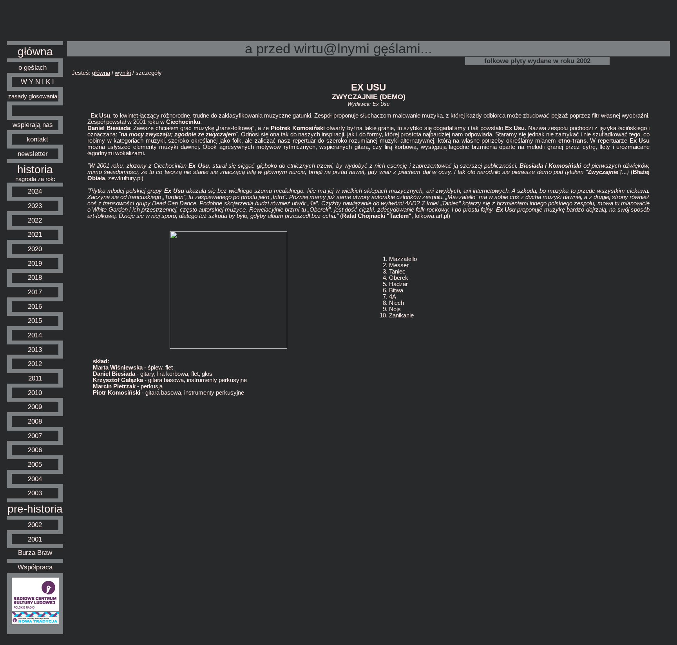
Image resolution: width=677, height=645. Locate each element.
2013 (35, 349)
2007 (35, 436)
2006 (35, 450)
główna (35, 51)
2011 (35, 378)
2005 (35, 464)
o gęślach (32, 67)
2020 (35, 249)
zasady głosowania (32, 96)
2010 (35, 393)
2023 (35, 206)
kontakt (37, 139)
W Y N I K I (37, 81)
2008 (35, 421)
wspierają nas (33, 125)
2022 (35, 220)
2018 (35, 277)
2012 (35, 364)
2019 (35, 263)
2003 (35, 493)
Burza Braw (35, 552)
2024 (35, 191)
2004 (35, 479)
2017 (35, 292)
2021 (35, 234)
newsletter (33, 154)
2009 (35, 407)
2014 (35, 335)
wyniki (123, 73)
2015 (35, 320)
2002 (35, 525)
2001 (35, 539)
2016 (35, 306)
